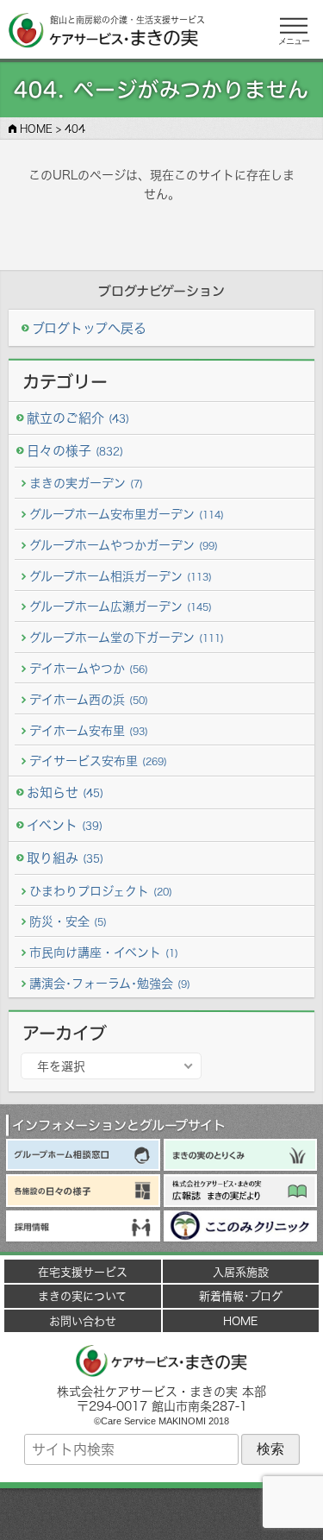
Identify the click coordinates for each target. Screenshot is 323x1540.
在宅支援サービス (82, 1272)
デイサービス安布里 (98, 760)
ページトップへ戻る (162, 1514)
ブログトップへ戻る (89, 328)
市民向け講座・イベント (103, 952)
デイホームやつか (88, 668)
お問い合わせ (82, 1321)
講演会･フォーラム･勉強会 (109, 983)
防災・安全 (68, 921)
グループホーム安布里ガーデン (126, 513)
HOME (240, 1321)
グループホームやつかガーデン (123, 544)
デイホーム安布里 (88, 730)
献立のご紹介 (78, 418)
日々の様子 (75, 451)
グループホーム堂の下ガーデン (126, 637)
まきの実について (82, 1296)
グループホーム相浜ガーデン (120, 576)
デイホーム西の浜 (88, 699)
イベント (64, 825)
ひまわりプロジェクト (100, 890)
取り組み (65, 858)
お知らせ (65, 792)
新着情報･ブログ (241, 1296)
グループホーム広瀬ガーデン (120, 606)
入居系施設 (241, 1272)
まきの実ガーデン (86, 482)
